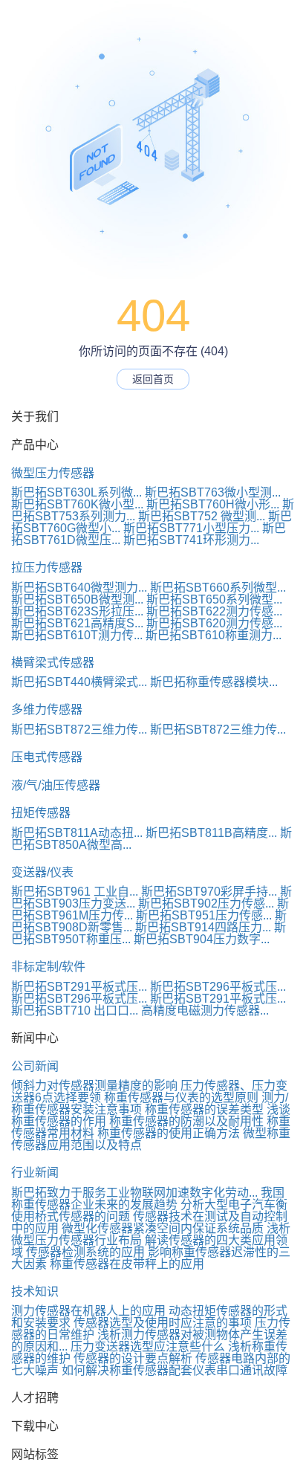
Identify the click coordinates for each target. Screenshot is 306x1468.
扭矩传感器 (41, 812)
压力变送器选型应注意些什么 (148, 1346)
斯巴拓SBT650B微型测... (77, 599)
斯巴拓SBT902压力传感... (206, 903)
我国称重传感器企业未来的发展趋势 (147, 1198)
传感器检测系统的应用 (85, 1252)
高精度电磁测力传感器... (205, 1010)
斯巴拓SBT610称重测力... (213, 635)
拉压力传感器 (46, 567)
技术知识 (35, 1291)
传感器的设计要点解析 (133, 1358)
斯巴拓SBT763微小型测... (213, 492)
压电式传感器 (46, 757)
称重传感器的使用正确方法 (168, 1133)
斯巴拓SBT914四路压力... (203, 927)
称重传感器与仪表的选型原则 (181, 1097)
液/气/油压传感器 (55, 785)
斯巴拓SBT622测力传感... (214, 611)
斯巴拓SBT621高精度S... (77, 623)
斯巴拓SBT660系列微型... (218, 587)
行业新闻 (35, 1172)
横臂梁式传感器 (52, 662)
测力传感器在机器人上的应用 (88, 1310)
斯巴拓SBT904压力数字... (202, 939)
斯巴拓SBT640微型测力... (79, 587)
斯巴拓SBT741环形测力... (191, 540)
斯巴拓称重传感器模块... (214, 682)
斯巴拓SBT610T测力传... (77, 635)
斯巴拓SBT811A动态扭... (77, 833)
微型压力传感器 (52, 473)
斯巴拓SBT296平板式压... (218, 986)
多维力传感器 (46, 709)
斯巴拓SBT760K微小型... (77, 504)
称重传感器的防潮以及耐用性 (186, 1121)
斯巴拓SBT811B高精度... (211, 833)
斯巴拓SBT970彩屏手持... (209, 891)
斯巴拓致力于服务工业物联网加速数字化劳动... (134, 1192)
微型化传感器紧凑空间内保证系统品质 (163, 1228)
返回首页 (153, 379)
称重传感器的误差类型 (204, 1109)
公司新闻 (35, 1066)
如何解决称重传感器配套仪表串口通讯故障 (174, 1370)
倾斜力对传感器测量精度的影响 (94, 1085)
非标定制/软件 (48, 966)
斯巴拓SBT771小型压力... (191, 528)
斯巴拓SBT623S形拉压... (77, 611)
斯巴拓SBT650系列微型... (214, 599)
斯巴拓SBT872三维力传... (79, 729)
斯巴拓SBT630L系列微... (76, 492)
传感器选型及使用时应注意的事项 (163, 1322)
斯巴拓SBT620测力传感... (214, 623)
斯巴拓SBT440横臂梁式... (79, 682)
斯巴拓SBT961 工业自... (74, 891)
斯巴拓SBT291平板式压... (79, 986)
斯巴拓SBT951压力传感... (204, 915)
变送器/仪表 (42, 872)
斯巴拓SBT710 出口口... (74, 1010)
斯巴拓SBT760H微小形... (212, 504)
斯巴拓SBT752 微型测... (201, 516)
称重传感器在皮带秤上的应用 (127, 1264)
